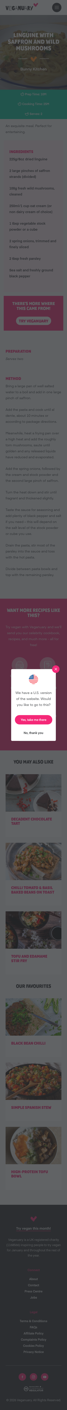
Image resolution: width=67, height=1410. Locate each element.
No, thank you (33, 733)
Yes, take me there (33, 720)
